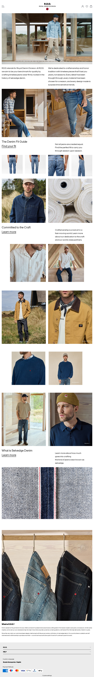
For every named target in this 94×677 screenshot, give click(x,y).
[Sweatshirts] (24, 368)
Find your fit (9, 146)
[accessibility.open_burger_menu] (3, 6)
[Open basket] (91, 6)
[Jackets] (24, 317)
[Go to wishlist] (87, 7)
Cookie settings (47, 675)
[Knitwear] (24, 419)
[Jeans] (47, 113)
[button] (24, 201)
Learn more (9, 232)
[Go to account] (83, 6)
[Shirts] (24, 266)
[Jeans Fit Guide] (12, 164)
